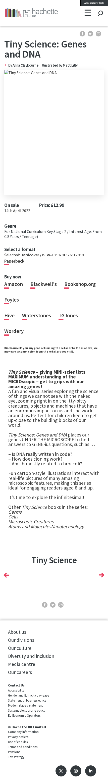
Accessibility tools (94, 3)
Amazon (13, 284)
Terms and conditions (22, 747)
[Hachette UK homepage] (23, 13)
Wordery (14, 331)
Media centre (21, 664)
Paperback (14, 261)
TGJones (68, 315)
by (10, 65)
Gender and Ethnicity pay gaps (28, 695)
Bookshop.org (80, 284)
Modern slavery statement (25, 705)
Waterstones (36, 315)
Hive (9, 315)
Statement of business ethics (27, 700)
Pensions (14, 752)
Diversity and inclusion (31, 656)
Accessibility (16, 690)
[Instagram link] (75, 770)
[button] (6, 574)
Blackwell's (43, 284)
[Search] (100, 8)
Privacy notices (18, 737)
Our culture (19, 648)
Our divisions (21, 640)
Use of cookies (18, 742)
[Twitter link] (61, 770)
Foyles (11, 300)
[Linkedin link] (90, 770)
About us (17, 632)
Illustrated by (52, 65)
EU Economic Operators (24, 715)
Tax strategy (16, 757)
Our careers (20, 672)
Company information (23, 732)
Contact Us (16, 685)
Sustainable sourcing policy (26, 710)
